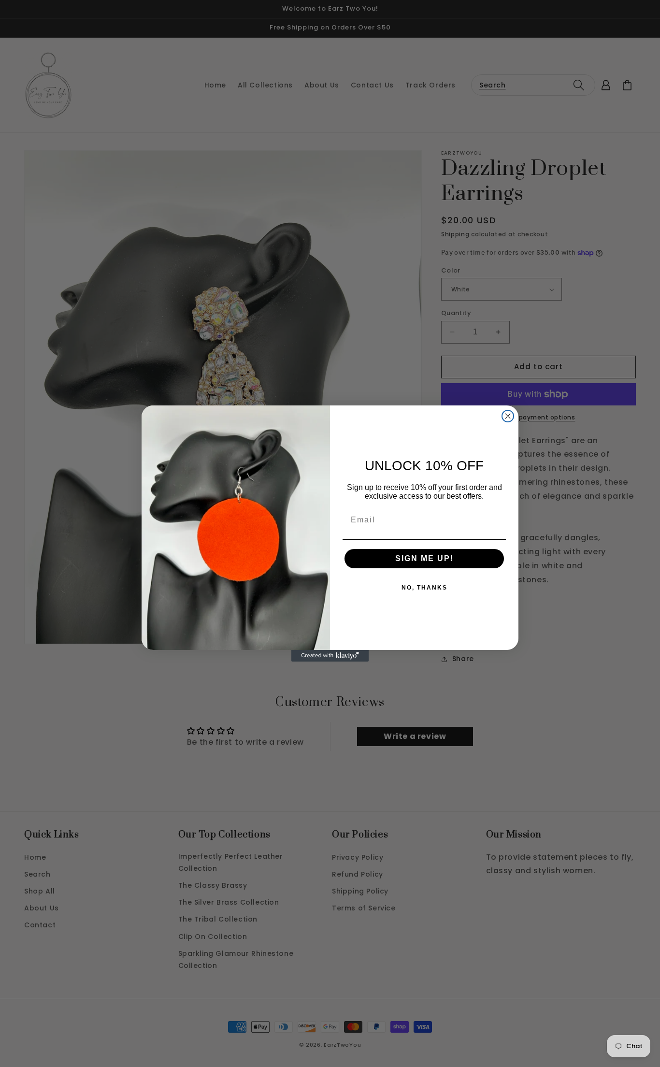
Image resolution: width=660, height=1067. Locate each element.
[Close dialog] (508, 416)
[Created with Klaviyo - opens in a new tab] (330, 656)
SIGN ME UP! (424, 558)
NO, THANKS (424, 587)
